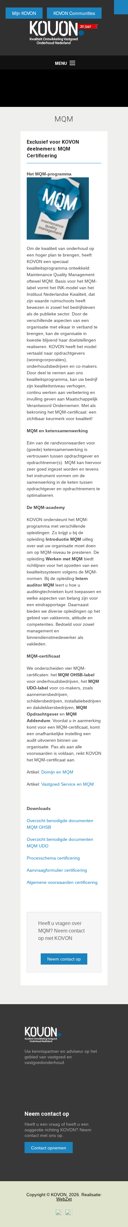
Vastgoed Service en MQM (67, 784)
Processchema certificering (53, 858)
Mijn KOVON (24, 13)
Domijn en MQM (57, 771)
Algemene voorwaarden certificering (62, 882)
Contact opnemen (48, 1147)
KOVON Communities (74, 13)
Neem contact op (64, 958)
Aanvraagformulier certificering (57, 870)
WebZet (64, 1198)
